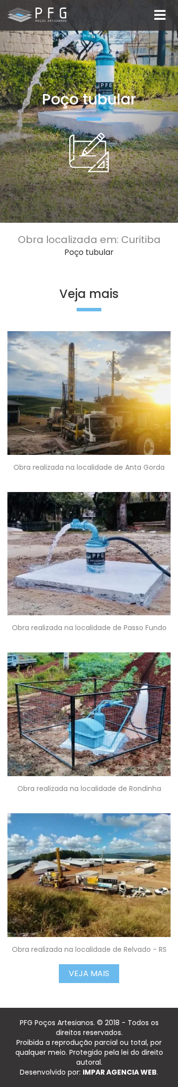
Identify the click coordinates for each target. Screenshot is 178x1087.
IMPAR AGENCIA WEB (120, 1072)
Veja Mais (89, 973)
